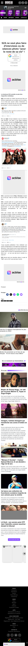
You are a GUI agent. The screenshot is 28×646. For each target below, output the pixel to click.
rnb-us (11, 300)
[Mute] (25, 8)
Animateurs (14, 591)
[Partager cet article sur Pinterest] (14, 295)
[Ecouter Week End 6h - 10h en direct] (14, 364)
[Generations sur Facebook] (8, 635)
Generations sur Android (14, 613)
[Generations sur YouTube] (15, 635)
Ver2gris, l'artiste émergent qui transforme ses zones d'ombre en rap (14, 422)
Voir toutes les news (14, 539)
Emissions (14, 590)
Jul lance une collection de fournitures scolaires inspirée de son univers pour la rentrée (13, 493)
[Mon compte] (26, 2)
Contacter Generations (14, 631)
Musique (11, 17)
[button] (7, 553)
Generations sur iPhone (14, 611)
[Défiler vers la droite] (24, 553)
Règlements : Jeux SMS (14, 619)
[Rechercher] (22, 2)
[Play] (1, 12)
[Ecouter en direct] (19, 2)
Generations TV (14, 625)
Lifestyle (24, 17)
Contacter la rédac (14, 607)
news (5, 300)
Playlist (14, 593)
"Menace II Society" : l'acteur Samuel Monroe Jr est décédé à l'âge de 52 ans (13, 462)
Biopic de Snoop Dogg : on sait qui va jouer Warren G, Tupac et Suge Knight (13, 391)
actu (8, 300)
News (5, 17)
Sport (17, 17)
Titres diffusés (14, 595)
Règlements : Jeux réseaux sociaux (14, 617)
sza (2, 300)
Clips (14, 627)
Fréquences (14, 596)
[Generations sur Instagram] (19, 635)
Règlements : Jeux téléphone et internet (14, 621)
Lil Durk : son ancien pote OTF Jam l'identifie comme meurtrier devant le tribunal (13, 524)
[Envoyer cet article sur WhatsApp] (17, 295)
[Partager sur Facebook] (7, 295)
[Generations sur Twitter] (12, 635)
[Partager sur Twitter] (10, 295)
